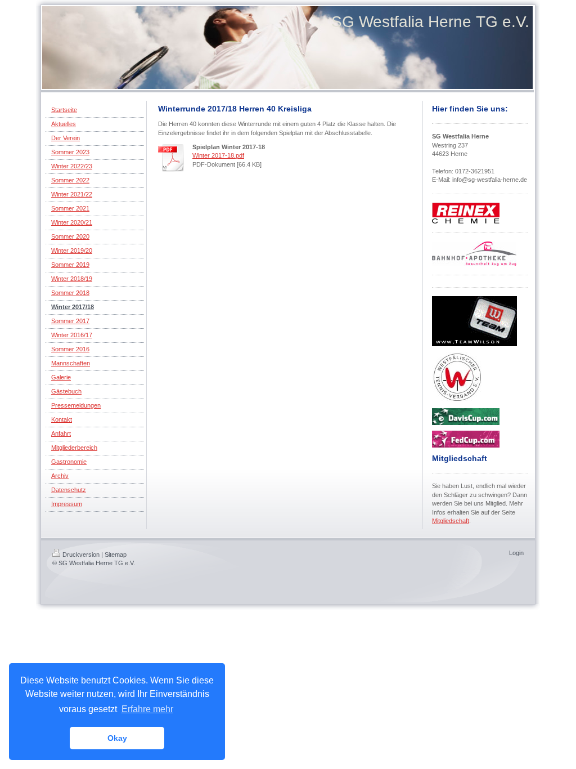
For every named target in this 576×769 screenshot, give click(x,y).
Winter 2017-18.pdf (218, 155)
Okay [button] (117, 738)
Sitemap (116, 554)
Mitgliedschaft (450, 520)
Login (516, 552)
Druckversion (81, 554)
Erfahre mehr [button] (147, 709)
